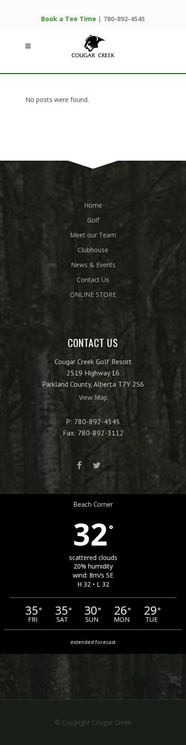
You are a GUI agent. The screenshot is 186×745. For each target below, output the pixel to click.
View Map (93, 397)
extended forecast (93, 642)
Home (93, 205)
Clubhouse (93, 249)
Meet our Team (93, 235)
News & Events (93, 264)
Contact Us (93, 279)
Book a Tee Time (68, 18)
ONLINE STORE (93, 294)
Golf (93, 220)
